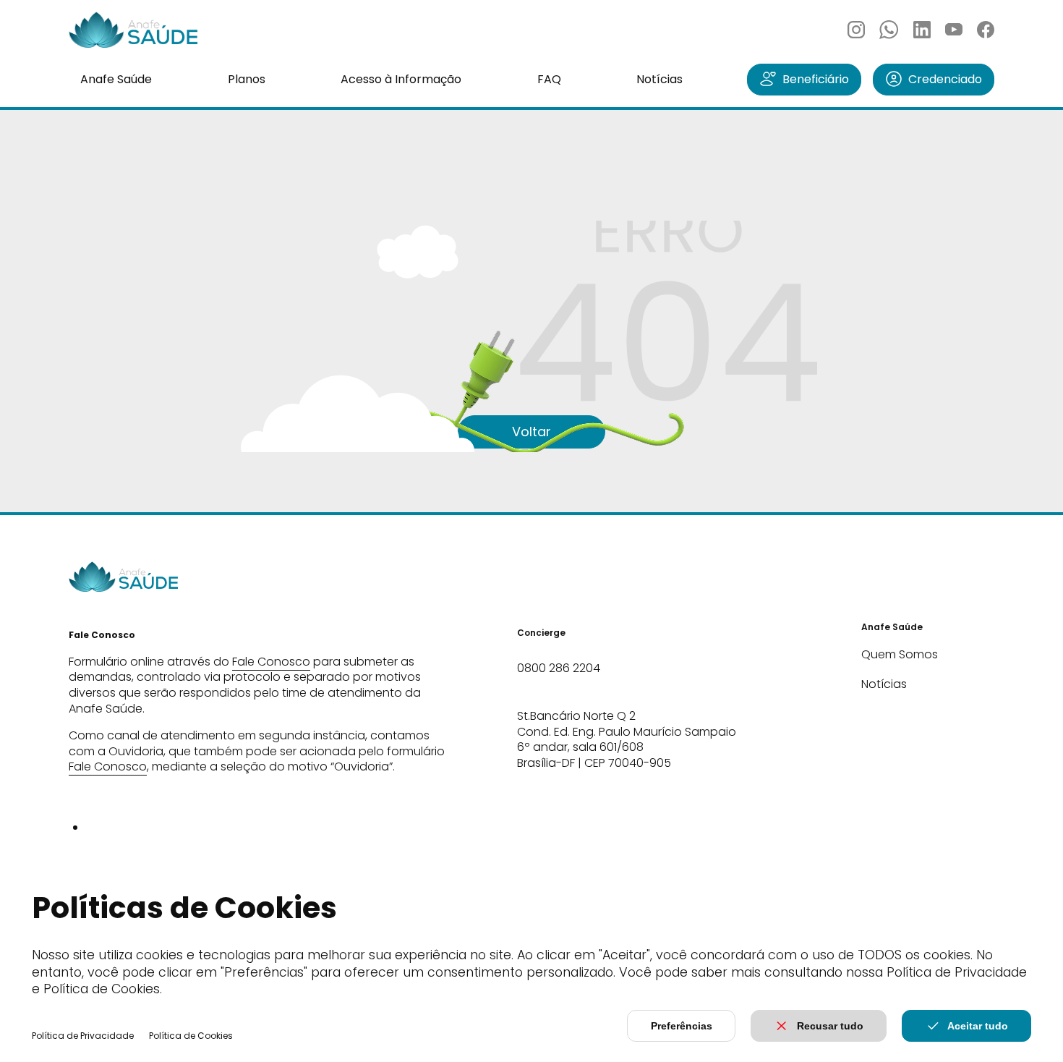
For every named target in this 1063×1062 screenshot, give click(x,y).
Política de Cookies (191, 1035)
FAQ (549, 79)
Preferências (681, 1026)
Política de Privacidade (83, 1035)
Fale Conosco (271, 661)
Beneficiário (815, 79)
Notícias (659, 79)
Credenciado (945, 79)
